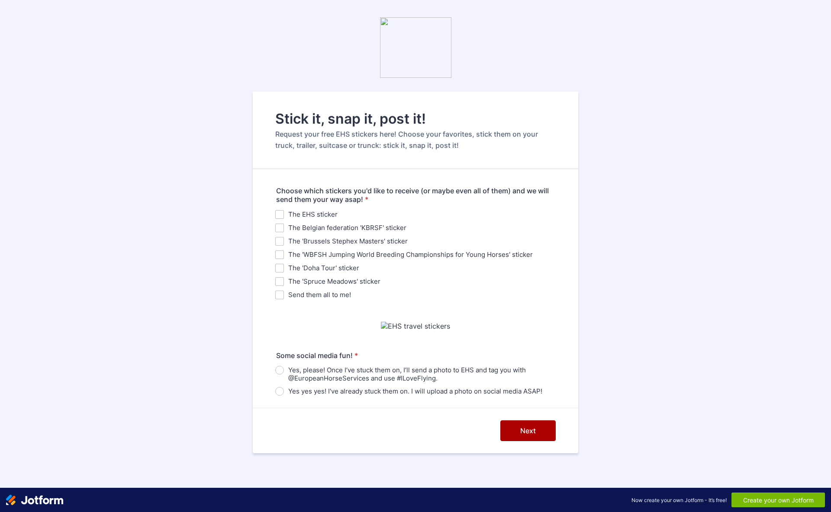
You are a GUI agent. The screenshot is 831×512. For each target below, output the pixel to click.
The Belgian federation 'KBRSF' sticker (347, 228)
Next (528, 430)
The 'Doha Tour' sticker (323, 268)
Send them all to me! (319, 295)
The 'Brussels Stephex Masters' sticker (348, 241)
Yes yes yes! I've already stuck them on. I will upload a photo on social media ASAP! (415, 391)
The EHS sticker (313, 214)
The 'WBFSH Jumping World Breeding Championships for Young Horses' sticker (410, 254)
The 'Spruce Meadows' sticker (334, 281)
